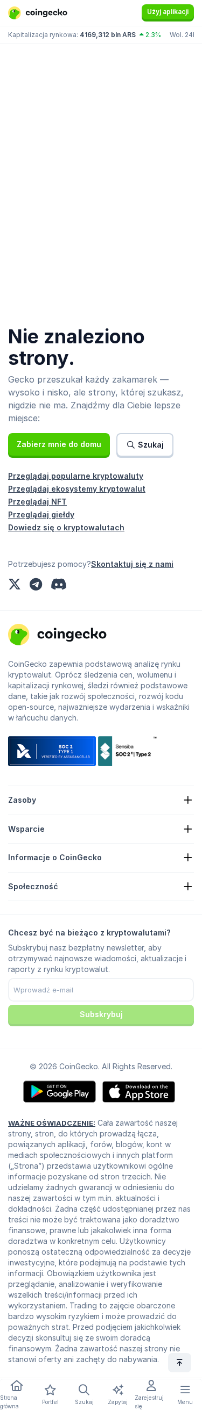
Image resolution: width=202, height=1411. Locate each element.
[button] (59, 444)
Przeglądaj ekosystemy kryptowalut (76, 488)
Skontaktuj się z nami (132, 563)
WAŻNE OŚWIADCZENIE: (51, 1123)
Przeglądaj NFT (37, 501)
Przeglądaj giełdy (41, 514)
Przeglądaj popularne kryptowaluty (75, 475)
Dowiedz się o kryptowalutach (66, 527)
